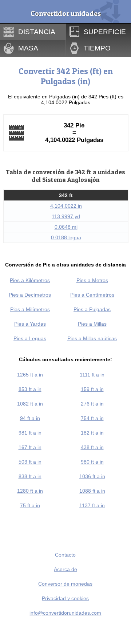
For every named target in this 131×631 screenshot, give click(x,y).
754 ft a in (92, 418)
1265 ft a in (30, 375)
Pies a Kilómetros (30, 280)
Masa (28, 48)
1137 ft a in (92, 505)
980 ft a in (92, 462)
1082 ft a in (30, 404)
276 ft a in (92, 404)
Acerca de (65, 569)
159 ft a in (92, 389)
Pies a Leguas (29, 338)
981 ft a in (30, 433)
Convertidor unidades (66, 13)
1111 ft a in (92, 375)
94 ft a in (30, 418)
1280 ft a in (30, 491)
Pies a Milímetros (30, 309)
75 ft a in (30, 505)
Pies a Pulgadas (92, 309)
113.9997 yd (66, 216)
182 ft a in (92, 433)
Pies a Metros (92, 280)
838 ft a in (30, 476)
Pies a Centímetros (92, 295)
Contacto (65, 555)
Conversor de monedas (65, 584)
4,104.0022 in (66, 206)
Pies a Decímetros (30, 295)
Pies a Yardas (30, 324)
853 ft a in (30, 389)
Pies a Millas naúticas (92, 338)
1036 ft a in (92, 476)
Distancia (36, 32)
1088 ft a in (92, 491)
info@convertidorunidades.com (65, 613)
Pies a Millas (92, 324)
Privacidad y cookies (65, 598)
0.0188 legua (66, 237)
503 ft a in (30, 462)
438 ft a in (92, 447)
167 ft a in (30, 447)
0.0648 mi (66, 227)
